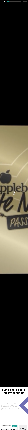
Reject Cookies (14, 426)
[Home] (3, 1)
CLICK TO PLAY (14, 194)
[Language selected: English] (23, 1)
